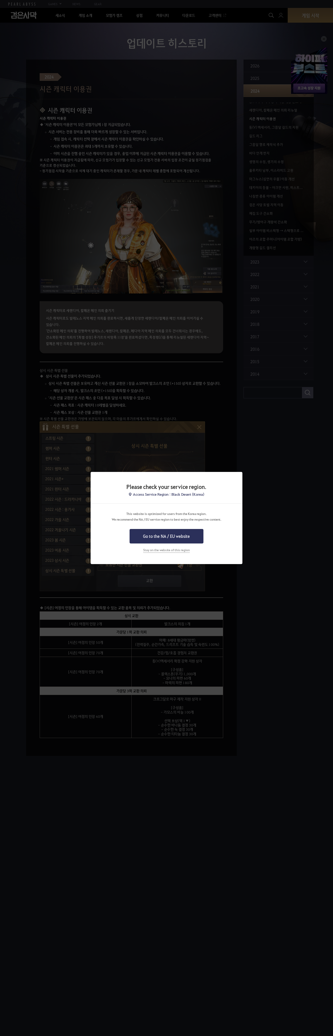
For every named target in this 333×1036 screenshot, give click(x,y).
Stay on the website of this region (166, 550)
